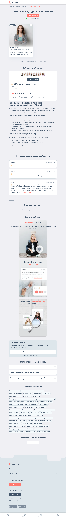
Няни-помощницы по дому (29, 402)
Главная (11, 6)
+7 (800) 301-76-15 (15, 498)
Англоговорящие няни (45, 402)
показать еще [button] (27, 192)
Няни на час (24, 391)
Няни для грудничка (43, 432)
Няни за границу (50, 399)
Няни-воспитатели (48, 410)
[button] (33, 367)
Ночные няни (46, 393)
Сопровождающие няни (37, 391)
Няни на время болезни (16, 404)
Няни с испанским (30, 432)
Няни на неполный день (16, 432)
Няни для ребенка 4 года (17, 426)
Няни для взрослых (15, 423)
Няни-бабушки (27, 423)
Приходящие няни (45, 421)
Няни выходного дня (15, 396)
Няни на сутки (25, 412)
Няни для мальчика (33, 421)
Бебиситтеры (27, 393)
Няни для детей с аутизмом (17, 399)
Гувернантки (37, 393)
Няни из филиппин (27, 410)
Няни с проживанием (15, 393)
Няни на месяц (29, 407)
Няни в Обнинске (21, 6)
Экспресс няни (35, 412)
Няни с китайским (14, 410)
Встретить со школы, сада (17, 421)
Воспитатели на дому (31, 404)
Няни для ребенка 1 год (26, 415)
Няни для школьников (42, 426)
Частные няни (44, 404)
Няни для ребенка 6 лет (16, 407)
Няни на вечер (38, 429)
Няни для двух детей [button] (34, 6)
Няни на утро (39, 415)
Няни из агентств (46, 412)
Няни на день (13, 415)
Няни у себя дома (14, 402)
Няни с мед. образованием (17, 418)
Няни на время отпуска (45, 418)
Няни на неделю (40, 407)
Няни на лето (30, 426)
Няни (10, 391)
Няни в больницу (28, 429)
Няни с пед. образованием (35, 399)
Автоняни (17, 391)
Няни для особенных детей (31, 396)
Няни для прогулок (15, 429)
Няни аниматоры (32, 418)
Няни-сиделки (37, 423)
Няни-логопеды (14, 412)
